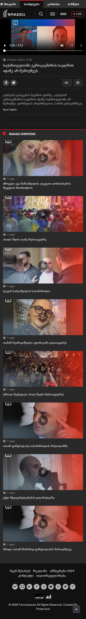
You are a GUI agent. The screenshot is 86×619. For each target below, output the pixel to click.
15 (15, 586)
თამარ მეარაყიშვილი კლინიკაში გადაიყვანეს (35, 342)
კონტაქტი (26, 575)
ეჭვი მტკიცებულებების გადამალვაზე (29, 497)
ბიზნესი (73, 4)
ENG (63, 14)
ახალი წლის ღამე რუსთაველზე (25, 239)
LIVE (79, 13)
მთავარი (10, 4)
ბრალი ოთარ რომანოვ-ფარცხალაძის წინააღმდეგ (37, 549)
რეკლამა (40, 571)
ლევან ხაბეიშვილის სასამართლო (26, 291)
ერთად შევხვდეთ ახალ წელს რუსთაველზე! (33, 394)
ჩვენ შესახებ (20, 571)
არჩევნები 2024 (62, 571)
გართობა (53, 4)
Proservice (43, 608)
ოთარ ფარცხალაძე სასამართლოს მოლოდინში (35, 446)
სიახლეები (31, 4)
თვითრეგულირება (51, 575)
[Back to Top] (76, 609)
